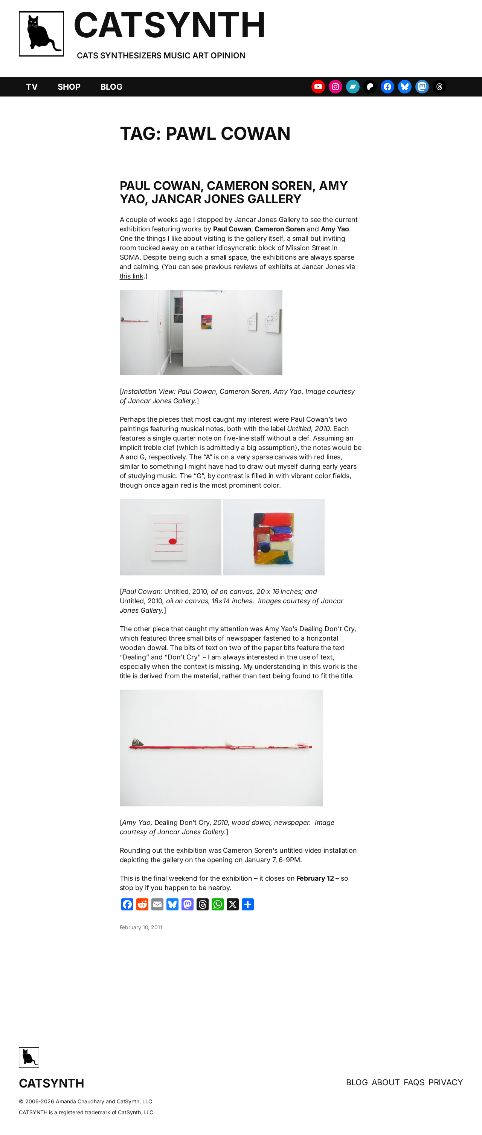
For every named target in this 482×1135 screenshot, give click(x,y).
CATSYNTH (169, 25)
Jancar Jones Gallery (267, 219)
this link (131, 276)
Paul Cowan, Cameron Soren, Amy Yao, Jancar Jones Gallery (234, 192)
